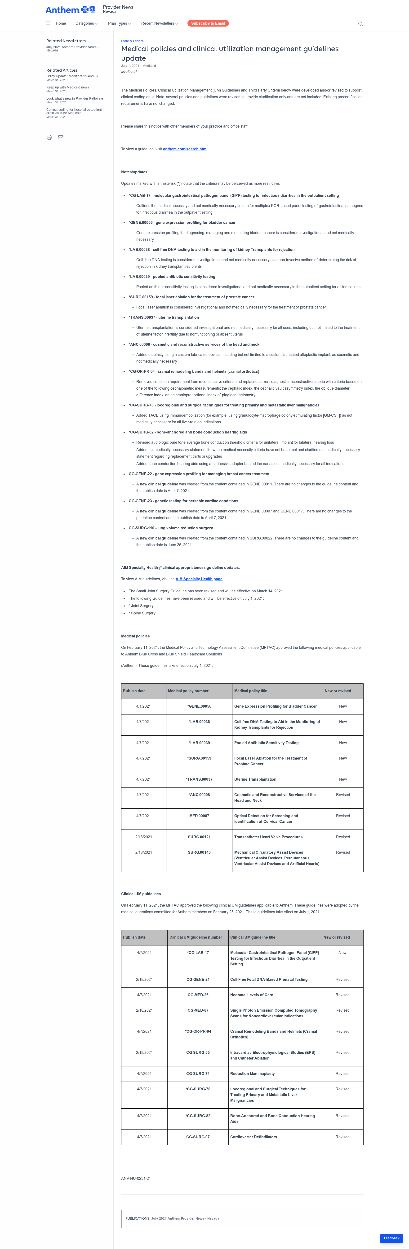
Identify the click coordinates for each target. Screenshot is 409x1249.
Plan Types (117, 24)
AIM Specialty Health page (199, 579)
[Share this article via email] (60, 137)
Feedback (392, 1238)
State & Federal (132, 41)
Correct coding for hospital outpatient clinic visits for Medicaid (74, 111)
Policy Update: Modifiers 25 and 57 (72, 76)
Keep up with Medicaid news (67, 87)
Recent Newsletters (157, 24)
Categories (85, 24)
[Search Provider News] (361, 24)
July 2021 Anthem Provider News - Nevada (72, 49)
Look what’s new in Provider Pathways (75, 99)
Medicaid (149, 66)
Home (61, 24)
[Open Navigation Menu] (48, 23)
